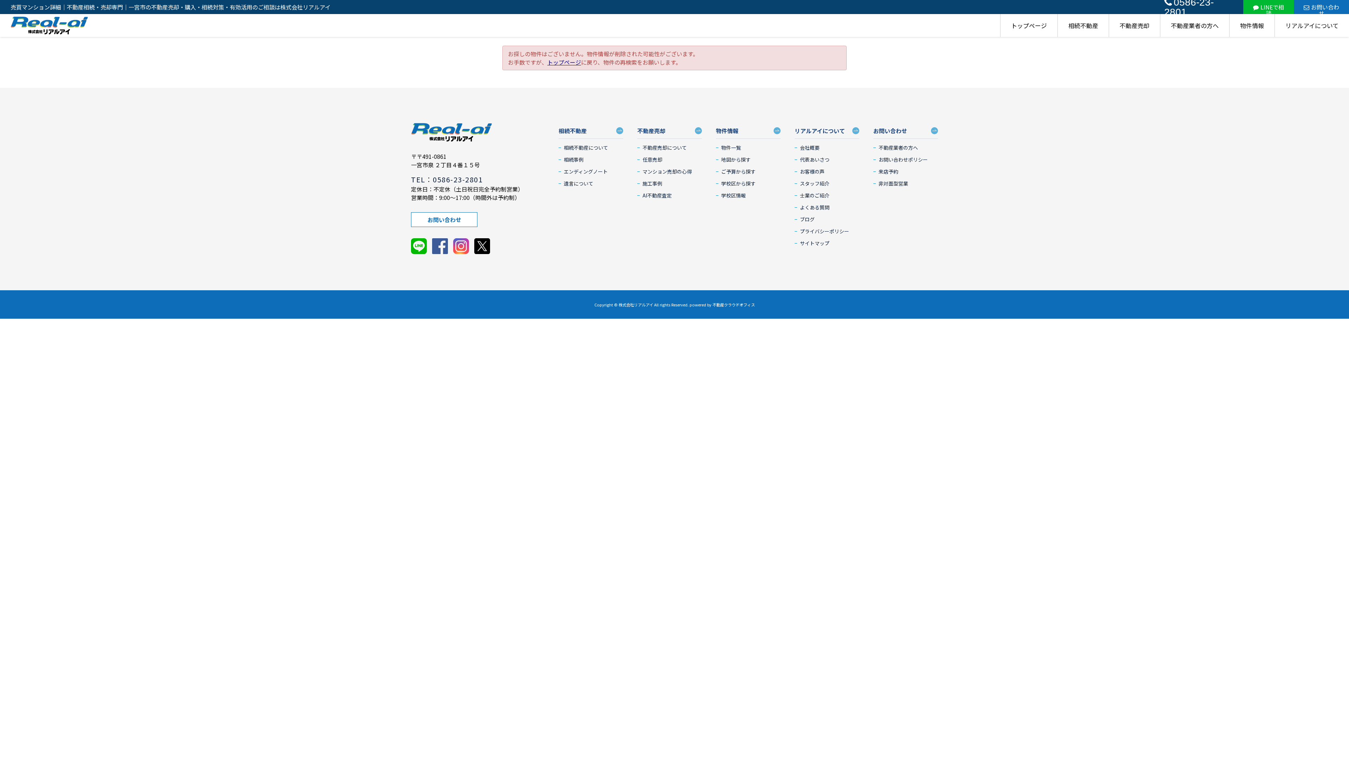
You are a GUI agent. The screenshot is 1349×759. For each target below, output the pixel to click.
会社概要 (810, 147)
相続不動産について (586, 147)
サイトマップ (814, 243)
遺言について (578, 183)
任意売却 (652, 159)
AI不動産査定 (657, 195)
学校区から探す (738, 183)
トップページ (1029, 25)
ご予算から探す (738, 171)
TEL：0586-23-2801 (447, 179)
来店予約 (888, 171)
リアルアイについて (1311, 25)
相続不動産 (1083, 25)
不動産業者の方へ (1195, 25)
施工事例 (652, 183)
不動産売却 (1134, 25)
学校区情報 (733, 195)
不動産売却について (665, 147)
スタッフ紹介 (814, 183)
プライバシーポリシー (824, 231)
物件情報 (1252, 25)
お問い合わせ (1325, 8)
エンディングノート (586, 171)
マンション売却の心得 (667, 171)
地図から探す (736, 159)
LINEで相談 (1272, 8)
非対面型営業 (893, 183)
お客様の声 (812, 171)
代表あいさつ (814, 159)
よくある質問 (814, 207)
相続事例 (574, 159)
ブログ (807, 219)
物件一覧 (731, 147)
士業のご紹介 (814, 195)
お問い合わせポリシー (903, 159)
